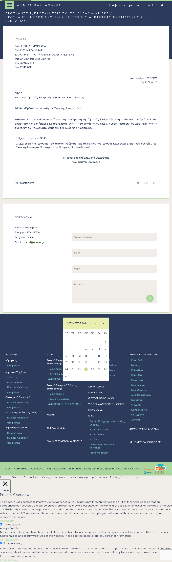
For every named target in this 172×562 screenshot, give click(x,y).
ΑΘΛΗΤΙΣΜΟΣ (96, 387)
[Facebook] (131, 183)
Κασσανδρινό (139, 410)
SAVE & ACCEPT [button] (10, 559)
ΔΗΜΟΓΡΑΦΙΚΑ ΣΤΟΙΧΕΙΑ (144, 429)
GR (150, 5)
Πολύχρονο (137, 415)
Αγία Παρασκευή (141, 395)
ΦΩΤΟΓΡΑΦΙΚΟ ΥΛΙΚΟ (101, 398)
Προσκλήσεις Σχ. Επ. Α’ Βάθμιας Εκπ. (72, 13)
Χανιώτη (136, 420)
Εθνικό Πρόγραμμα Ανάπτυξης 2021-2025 (107, 423)
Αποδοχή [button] (115, 477)
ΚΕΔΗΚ (51, 415)
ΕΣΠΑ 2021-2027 (99, 435)
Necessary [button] (7, 520)
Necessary (13, 524)
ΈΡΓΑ (91, 416)
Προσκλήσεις (18, 13)
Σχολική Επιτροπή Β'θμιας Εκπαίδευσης (62, 387)
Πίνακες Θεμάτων (17, 387)
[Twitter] (138, 183)
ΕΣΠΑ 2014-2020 (99, 430)
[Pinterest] (153, 183)
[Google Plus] (146, 183)
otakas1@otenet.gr (33, 242)
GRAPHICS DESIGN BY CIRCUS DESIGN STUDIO (116, 469)
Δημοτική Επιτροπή (16, 428)
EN (156, 5)
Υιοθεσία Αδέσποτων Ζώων (106, 404)
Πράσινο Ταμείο (99, 453)
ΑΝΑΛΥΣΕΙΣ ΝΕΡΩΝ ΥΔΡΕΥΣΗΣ (64, 441)
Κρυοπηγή (137, 400)
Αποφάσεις (13, 392)
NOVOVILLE (95, 410)
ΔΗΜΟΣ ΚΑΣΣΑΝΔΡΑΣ (39, 5)
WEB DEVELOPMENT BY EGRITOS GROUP (68, 469)
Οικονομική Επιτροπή (17, 397)
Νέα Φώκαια (138, 390)
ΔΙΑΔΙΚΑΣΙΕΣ (95, 392)
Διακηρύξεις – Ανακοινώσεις (64, 404)
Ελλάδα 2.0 (96, 439)
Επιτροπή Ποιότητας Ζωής (21, 412)
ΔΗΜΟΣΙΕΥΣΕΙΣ (56, 428)
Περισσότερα (131, 477)
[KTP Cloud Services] (155, 469)
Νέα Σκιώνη (138, 385)
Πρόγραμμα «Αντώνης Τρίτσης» (102, 446)
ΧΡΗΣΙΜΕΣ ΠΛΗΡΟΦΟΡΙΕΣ (145, 442)
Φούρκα (136, 405)
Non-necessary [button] (9, 539)
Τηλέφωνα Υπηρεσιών (124, 5)
